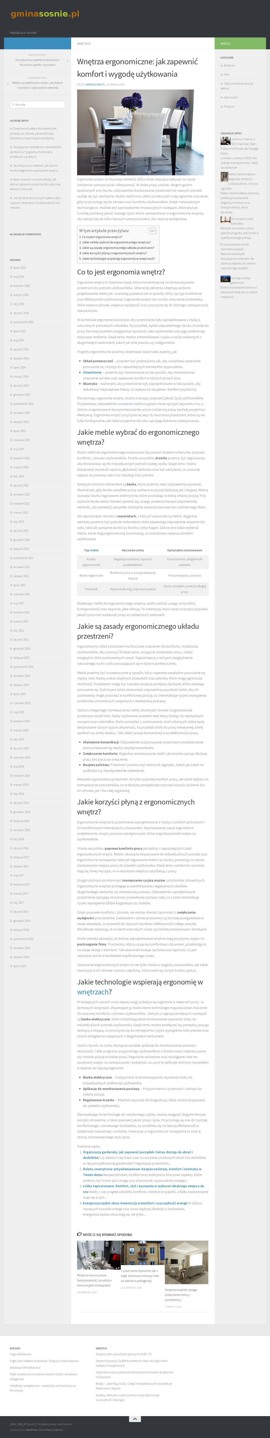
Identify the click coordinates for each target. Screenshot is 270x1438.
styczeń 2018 (21, 848)
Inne (226, 74)
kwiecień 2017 (21, 884)
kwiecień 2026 (21, 286)
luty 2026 (18, 304)
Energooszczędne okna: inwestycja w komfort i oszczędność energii (135, 1203)
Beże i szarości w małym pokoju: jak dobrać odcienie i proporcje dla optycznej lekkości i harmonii (35, 184)
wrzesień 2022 (21, 494)
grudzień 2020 (21, 648)
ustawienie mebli (129, 403)
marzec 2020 (20, 730)
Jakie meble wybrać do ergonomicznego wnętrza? (116, 242)
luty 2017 (18, 902)
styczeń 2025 (21, 349)
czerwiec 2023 (21, 440)
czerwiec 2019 (21, 757)
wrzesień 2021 (21, 567)
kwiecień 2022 (21, 503)
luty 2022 (18, 522)
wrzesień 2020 (21, 676)
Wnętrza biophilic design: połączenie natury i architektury (181, 1295)
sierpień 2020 (21, 685)
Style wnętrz (231, 97)
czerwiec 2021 (21, 594)
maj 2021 (18, 603)
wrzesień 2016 (21, 948)
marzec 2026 (20, 295)
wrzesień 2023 (21, 413)
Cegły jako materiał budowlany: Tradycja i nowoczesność (44, 1361)
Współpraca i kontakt (23, 33)
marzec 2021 (20, 621)
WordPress (31, 1429)
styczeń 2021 (21, 639)
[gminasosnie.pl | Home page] (45, 14)
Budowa (229, 65)
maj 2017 (18, 875)
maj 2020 (18, 712)
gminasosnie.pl (95, 84)
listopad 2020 (21, 658)
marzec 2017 (20, 893)
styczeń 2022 (21, 531)
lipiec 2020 (19, 694)
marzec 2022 (20, 512)
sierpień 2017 (21, 866)
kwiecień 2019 (21, 775)
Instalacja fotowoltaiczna (25, 1367)
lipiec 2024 (19, 367)
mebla (94, 550)
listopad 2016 (21, 930)
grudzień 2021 (21, 540)
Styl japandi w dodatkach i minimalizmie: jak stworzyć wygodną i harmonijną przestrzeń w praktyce (35, 152)
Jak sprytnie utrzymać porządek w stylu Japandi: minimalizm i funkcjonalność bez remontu (35, 202)
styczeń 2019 (21, 803)
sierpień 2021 (21, 576)
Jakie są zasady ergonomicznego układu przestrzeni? (118, 248)
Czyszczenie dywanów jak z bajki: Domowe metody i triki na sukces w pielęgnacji (140, 1275)
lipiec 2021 (19, 585)
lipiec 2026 (19, 268)
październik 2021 (23, 558)
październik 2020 (23, 667)
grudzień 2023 (21, 395)
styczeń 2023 (21, 485)
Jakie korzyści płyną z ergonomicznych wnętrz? (114, 253)
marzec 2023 (20, 467)
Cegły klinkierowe (20, 1354)
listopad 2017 (21, 857)
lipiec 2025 (19, 331)
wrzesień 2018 (21, 830)
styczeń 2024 (21, 385)
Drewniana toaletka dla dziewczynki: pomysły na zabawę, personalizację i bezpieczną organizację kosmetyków (33, 133)
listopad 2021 (21, 549)
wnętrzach (93, 991)
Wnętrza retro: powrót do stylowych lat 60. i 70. (124, 1354)
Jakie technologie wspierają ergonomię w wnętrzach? (118, 258)
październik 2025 (23, 322)
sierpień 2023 (21, 422)
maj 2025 (18, 340)
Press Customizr (54, 1429)
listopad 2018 (21, 821)
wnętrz (99, 179)
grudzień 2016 (21, 921)
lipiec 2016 (19, 966)
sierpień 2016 (21, 957)
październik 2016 (23, 939)
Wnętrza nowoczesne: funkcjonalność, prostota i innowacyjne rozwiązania (94, 1280)
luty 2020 (18, 739)
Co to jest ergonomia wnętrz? (102, 237)
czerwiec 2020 (21, 703)
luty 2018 (18, 839)
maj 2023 (18, 449)
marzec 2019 (20, 785)
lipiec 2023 (19, 431)
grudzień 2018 (21, 812)
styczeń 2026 (21, 313)
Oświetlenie (92, 372)
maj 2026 (18, 277)
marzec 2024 (20, 376)
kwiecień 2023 (21, 458)
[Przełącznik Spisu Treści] (150, 231)
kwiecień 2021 (21, 612)
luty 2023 (18, 476)
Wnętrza (84, 43)
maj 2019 (18, 766)
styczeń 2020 (21, 748)
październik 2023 (23, 404)
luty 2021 (18, 630)
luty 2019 (18, 794)
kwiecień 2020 (21, 721)
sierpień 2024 (21, 358)
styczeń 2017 (21, 912)
